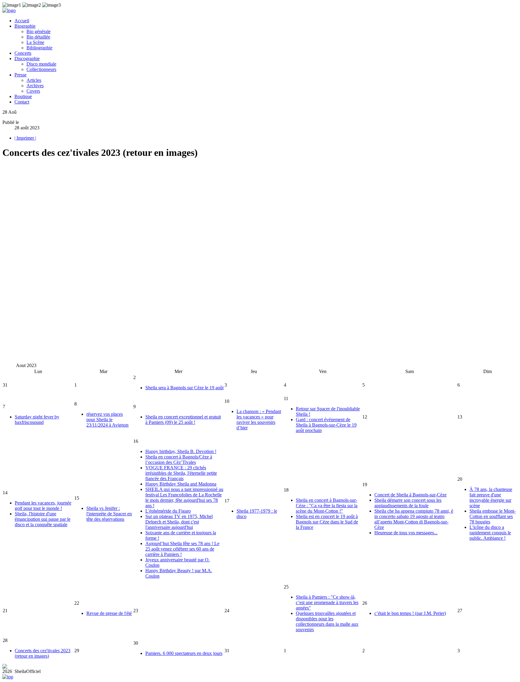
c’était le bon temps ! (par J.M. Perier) (410, 613)
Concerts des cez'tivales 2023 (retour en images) (42, 653)
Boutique (23, 96)
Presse (20, 74)
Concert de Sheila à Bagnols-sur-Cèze (410, 494)
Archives (35, 85)
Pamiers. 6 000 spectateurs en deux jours (183, 653)
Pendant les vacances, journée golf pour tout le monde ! (43, 505)
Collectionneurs (41, 69)
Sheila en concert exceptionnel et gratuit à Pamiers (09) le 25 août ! (183, 419)
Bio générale (38, 31)
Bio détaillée (38, 36)
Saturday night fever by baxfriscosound (37, 419)
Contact (21, 101)
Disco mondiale (41, 63)
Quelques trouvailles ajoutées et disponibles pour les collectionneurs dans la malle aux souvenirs (327, 621)
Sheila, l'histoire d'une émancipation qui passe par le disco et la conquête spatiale (42, 519)
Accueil (21, 20)
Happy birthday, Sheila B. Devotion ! (180, 451)
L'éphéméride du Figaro (168, 511)
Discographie (27, 58)
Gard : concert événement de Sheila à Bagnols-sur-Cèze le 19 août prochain (326, 425)
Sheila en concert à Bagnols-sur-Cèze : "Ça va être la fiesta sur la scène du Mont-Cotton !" (327, 506)
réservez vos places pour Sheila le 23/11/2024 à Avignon (107, 419)
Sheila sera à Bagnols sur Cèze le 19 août (184, 387)
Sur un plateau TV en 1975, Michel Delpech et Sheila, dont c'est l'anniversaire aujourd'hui (179, 522)
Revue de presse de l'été (109, 613)
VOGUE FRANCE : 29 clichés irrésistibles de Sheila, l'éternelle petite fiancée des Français (181, 473)
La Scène (35, 42)
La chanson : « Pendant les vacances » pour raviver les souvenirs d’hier (259, 419)
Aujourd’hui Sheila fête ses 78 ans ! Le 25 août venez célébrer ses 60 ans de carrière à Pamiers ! (182, 549)
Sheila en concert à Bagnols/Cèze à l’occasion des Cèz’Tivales (178, 459)
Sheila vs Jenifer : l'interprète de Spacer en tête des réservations (109, 514)
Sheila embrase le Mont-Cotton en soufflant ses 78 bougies (492, 516)
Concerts (22, 53)
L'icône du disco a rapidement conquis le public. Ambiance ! (490, 533)
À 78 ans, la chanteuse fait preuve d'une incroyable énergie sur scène (490, 497)
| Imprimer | (25, 137)
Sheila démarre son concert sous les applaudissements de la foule (407, 503)
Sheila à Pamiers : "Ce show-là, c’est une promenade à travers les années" (327, 602)
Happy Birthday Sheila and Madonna (180, 483)
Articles (33, 80)
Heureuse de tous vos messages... (406, 532)
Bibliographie (39, 47)
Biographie (25, 26)
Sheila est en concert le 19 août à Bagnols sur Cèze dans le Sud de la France (327, 522)
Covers (33, 91)
